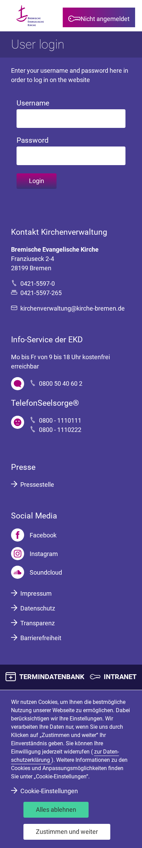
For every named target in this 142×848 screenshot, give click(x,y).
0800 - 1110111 (60, 420)
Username (33, 103)
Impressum (36, 593)
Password (33, 140)
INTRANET (120, 677)
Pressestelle (37, 484)
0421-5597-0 (37, 283)
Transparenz (37, 623)
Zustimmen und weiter (67, 831)
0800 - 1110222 (60, 429)
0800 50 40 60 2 (60, 383)
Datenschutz (37, 608)
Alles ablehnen (56, 809)
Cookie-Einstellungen (49, 791)
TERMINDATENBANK (51, 677)
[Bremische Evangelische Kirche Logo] (30, 15)
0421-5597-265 (41, 292)
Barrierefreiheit (40, 638)
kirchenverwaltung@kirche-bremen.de (72, 308)
